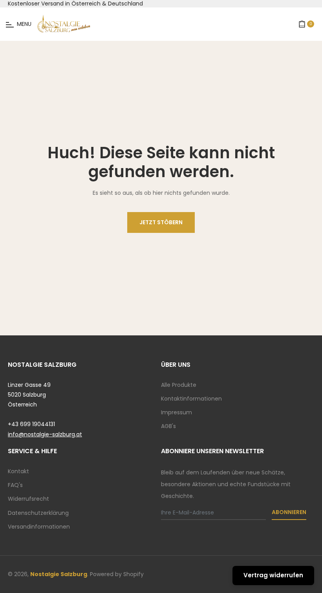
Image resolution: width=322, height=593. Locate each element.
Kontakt (18, 471)
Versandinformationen (39, 527)
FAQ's (15, 485)
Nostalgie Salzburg (58, 574)
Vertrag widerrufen (273, 575)
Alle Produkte (178, 385)
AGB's (168, 426)
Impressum (176, 412)
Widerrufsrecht (28, 499)
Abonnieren (289, 512)
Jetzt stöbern (161, 222)
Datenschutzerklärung (38, 513)
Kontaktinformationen (191, 399)
